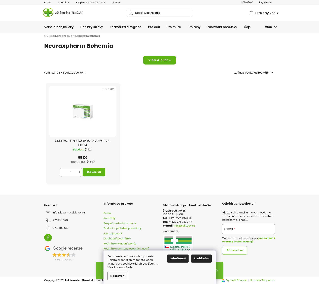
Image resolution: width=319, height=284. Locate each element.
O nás (47, 2)
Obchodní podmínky (117, 238)
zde (130, 267)
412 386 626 (60, 220)
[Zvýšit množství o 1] (79, 172)
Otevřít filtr (159, 60)
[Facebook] (48, 237)
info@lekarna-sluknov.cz (69, 212)
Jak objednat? (112, 233)
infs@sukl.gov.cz (184, 226)
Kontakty (63, 2)
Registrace (265, 2)
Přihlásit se (235, 250)
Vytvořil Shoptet (237, 280)
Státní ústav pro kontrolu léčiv (187, 205)
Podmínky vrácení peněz (119, 243)
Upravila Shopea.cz (262, 280)
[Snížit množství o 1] (62, 172)
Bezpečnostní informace (90, 2)
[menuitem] (59, 27)
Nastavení (117, 276)
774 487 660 (61, 228)
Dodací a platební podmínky (122, 228)
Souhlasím (201, 258)
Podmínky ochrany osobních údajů (126, 248)
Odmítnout (178, 258)
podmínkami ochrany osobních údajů (248, 239)
